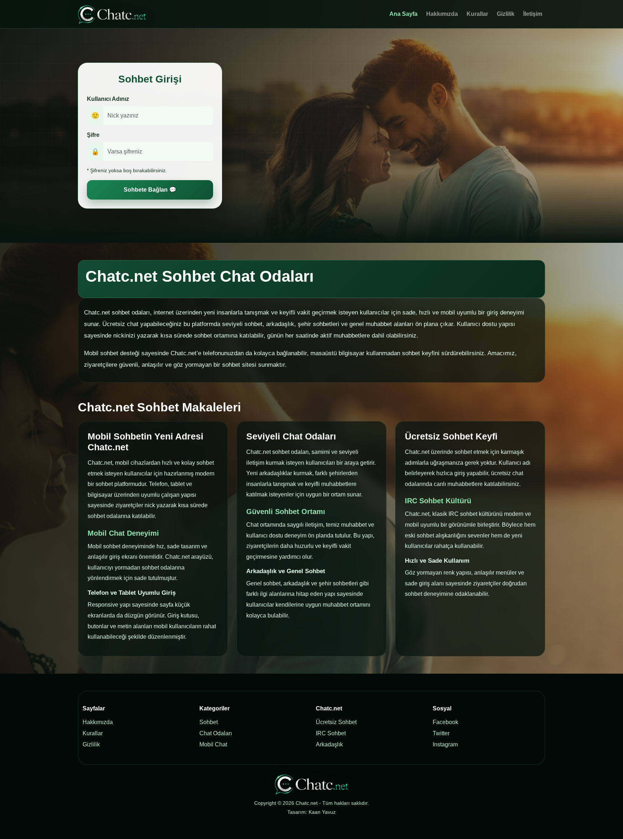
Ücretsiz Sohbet (336, 722)
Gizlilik (505, 14)
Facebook (445, 722)
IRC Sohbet (331, 733)
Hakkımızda (442, 14)
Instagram (445, 744)
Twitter (441, 733)
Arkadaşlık (329, 744)
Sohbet (208, 722)
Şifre (93, 135)
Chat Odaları (215, 733)
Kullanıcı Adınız (108, 99)
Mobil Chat (213, 744)
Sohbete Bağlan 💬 (150, 190)
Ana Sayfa (403, 14)
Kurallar (477, 14)
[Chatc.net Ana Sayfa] (112, 14)
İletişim (532, 14)
